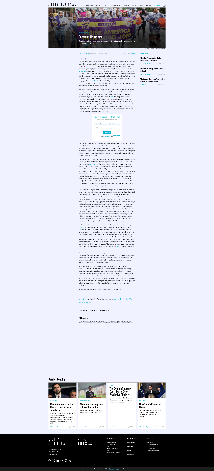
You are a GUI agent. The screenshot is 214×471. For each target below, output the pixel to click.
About (141, 5)
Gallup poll (82, 71)
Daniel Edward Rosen (85, 401)
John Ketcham (142, 401)
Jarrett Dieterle (113, 385)
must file (92, 164)
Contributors (131, 442)
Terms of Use (151, 448)
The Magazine (115, 5)
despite (119, 246)
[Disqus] (107, 350)
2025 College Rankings (93, 5)
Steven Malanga (84, 32)
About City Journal (132, 439)
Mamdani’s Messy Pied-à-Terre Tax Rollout (152, 69)
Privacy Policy (117, 135)
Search (106, 5)
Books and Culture (112, 448)
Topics (134, 5)
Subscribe (149, 5)
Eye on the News (56, 427)
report (81, 227)
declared (95, 81)
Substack (113, 427)
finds (111, 96)
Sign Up (107, 132)
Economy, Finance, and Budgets (99, 53)
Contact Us (130, 454)
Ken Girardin (53, 401)
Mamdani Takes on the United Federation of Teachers (151, 59)
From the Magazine (145, 427)
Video (108, 450)
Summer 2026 (160, 427)
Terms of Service (106, 136)
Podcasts (126, 5)
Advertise (150, 442)
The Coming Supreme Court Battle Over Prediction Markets (152, 80)
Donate (158, 5)
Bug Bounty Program (153, 450)
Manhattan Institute (153, 444)
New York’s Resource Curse (150, 405)
